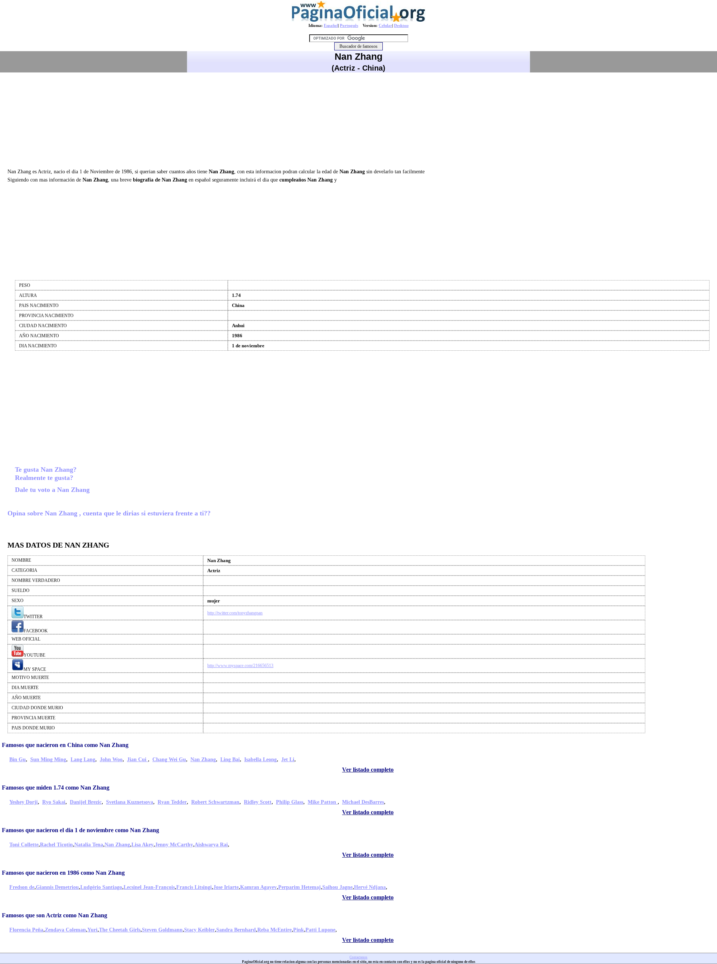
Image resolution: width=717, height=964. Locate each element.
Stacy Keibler (199, 930)
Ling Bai (230, 759)
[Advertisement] (358, 119)
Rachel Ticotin (56, 844)
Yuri (92, 930)
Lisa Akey (142, 844)
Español (331, 25)
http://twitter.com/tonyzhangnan (235, 613)
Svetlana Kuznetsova (129, 802)
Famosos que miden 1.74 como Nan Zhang (55, 787)
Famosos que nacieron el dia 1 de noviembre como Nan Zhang (80, 830)
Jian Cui (137, 759)
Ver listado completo (368, 769)
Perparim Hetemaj (299, 887)
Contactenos (358, 957)
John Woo (111, 759)
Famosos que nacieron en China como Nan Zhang (65, 745)
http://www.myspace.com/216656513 (240, 665)
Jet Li (287, 759)
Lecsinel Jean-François (149, 887)
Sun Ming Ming (48, 759)
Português (349, 25)
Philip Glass (289, 802)
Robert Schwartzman (215, 802)
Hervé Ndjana (370, 887)
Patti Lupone (320, 930)
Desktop (401, 25)
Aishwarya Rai (211, 844)
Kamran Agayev (258, 887)
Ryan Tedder (172, 802)
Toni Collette (23, 844)
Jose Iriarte (226, 887)
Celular (385, 25)
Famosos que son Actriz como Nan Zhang (54, 915)
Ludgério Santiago (101, 887)
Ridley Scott (257, 802)
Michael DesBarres (363, 802)
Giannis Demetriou (57, 887)
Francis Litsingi (194, 887)
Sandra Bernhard (236, 930)
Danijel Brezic (86, 802)
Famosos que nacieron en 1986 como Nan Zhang (63, 873)
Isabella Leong (260, 759)
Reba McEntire (274, 930)
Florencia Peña (26, 930)
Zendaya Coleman (65, 930)
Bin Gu (17, 759)
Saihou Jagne (337, 887)
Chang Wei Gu (169, 759)
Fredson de (21, 887)
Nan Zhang (203, 759)
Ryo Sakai (53, 802)
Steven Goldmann (162, 930)
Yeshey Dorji (23, 802)
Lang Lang (83, 759)
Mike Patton (323, 802)
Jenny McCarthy (174, 844)
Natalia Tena (88, 844)
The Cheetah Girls (119, 930)
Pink (298, 930)
